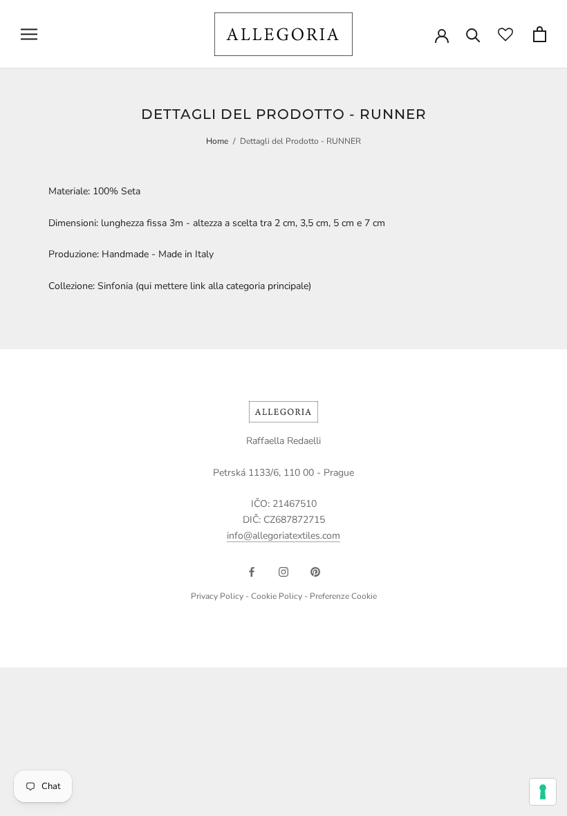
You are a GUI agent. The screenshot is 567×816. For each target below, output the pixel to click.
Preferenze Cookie (343, 596)
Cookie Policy (276, 596)
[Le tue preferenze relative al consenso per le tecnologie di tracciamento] (543, 792)
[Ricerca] (473, 34)
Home (217, 141)
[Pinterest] (315, 571)
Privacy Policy (217, 596)
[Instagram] (283, 571)
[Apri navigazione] (29, 34)
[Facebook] (252, 571)
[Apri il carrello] (539, 34)
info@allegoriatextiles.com (283, 535)
